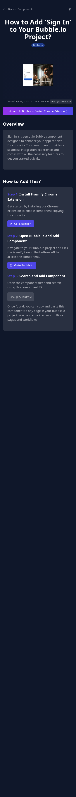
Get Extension (22, 223)
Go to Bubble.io (23, 265)
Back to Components (20, 9)
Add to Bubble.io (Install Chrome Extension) (40, 111)
